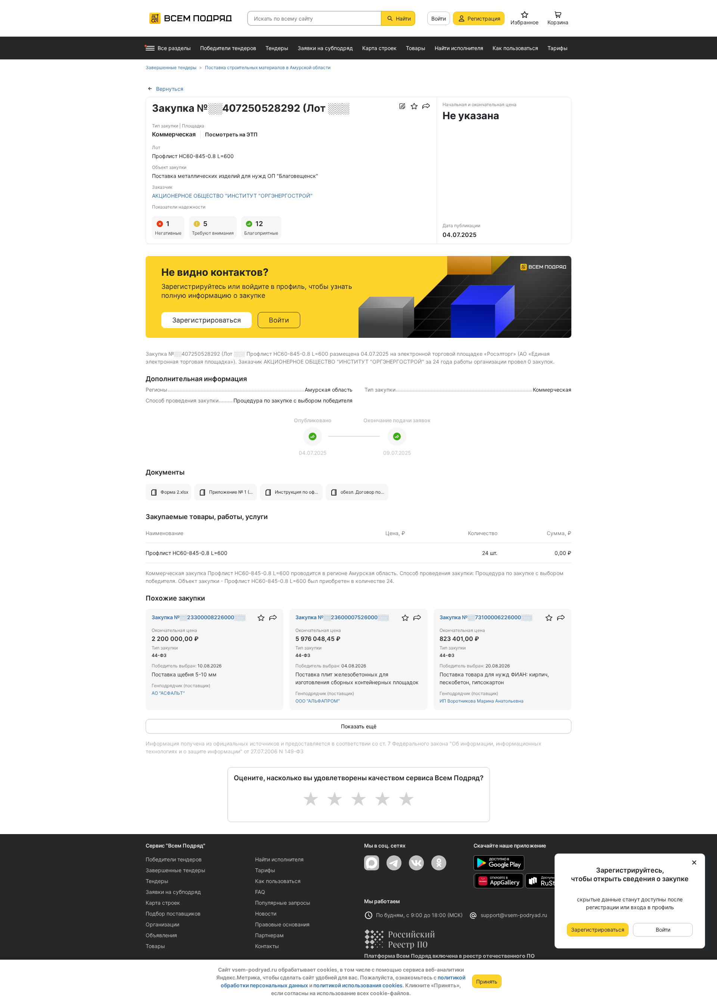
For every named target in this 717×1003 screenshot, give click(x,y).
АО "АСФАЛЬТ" (168, 693)
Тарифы (265, 870)
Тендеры (157, 881)
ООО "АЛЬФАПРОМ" (317, 701)
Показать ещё (358, 726)
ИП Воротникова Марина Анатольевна (482, 701)
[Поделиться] (426, 106)
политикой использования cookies (358, 985)
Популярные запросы (282, 902)
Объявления (161, 935)
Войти (438, 18)
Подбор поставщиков (173, 913)
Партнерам (269, 935)
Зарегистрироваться (206, 320)
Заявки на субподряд (173, 892)
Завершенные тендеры (175, 870)
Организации (162, 924)
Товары (155, 946)
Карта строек (163, 902)
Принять (486, 981)
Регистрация (484, 18)
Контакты (267, 946)
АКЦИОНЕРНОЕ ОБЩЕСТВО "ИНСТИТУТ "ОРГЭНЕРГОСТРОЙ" (232, 195)
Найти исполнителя (279, 859)
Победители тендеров (174, 859)
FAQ (260, 892)
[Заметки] (402, 106)
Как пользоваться (278, 881)
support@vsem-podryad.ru (514, 915)
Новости (265, 913)
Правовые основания (282, 924)
